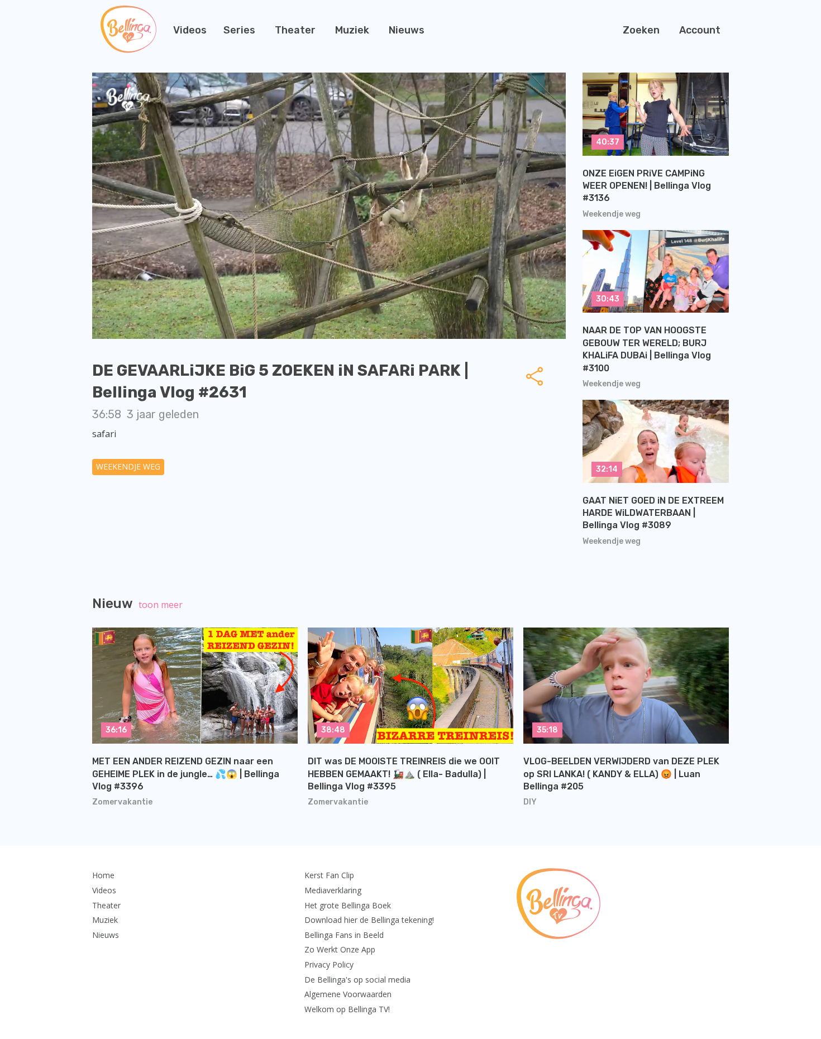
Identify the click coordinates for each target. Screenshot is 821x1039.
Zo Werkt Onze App (339, 949)
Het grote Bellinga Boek (347, 905)
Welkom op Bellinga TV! (347, 1009)
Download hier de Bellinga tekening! (369, 919)
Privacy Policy (329, 964)
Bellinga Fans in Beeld (344, 935)
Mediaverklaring (332, 890)
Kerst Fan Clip (329, 875)
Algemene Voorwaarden (348, 994)
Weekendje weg (128, 466)
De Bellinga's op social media (357, 979)
